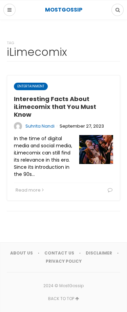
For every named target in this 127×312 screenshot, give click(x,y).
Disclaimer (99, 253)
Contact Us (59, 253)
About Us (21, 253)
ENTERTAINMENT (30, 86)
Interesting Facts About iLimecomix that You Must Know (55, 107)
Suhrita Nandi (40, 126)
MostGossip (71, 286)
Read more (28, 190)
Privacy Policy (64, 261)
